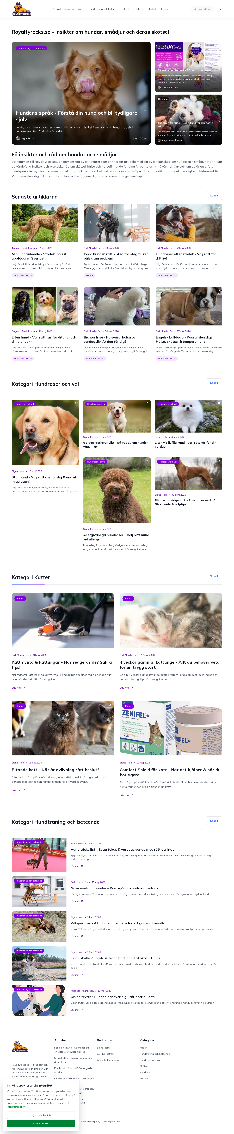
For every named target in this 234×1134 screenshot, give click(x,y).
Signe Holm (18, 471)
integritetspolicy (15, 1106)
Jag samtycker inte (41, 1115)
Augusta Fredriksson (23, 248)
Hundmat (165, 9)
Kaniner (144, 1078)
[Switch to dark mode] (219, 9)
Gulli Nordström (92, 248)
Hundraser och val (133, 9)
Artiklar (60, 1040)
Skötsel (152, 9)
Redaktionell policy (90, 1121)
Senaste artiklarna (63, 9)
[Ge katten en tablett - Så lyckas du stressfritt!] (188, 67)
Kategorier (148, 1040)
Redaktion (104, 1040)
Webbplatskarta (112, 1121)
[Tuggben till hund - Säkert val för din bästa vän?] (188, 120)
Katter (81, 9)
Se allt (214, 195)
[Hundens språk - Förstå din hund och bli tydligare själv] (81, 93)
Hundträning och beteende (104, 9)
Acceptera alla (41, 1123)
